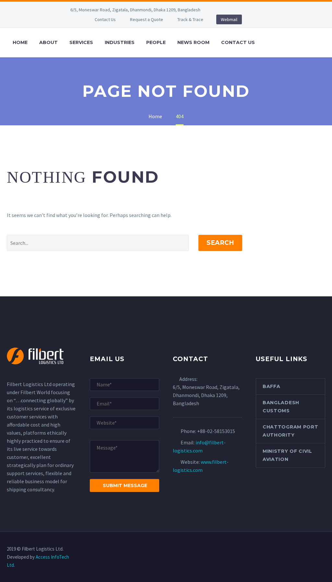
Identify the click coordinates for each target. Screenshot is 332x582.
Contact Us (105, 19)
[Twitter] (246, 9)
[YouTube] (265, 9)
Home (20, 42)
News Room (193, 42)
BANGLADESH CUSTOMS (281, 407)
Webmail (229, 19)
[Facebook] (226, 9)
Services (81, 42)
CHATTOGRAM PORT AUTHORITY (290, 431)
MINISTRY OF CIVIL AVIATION (287, 455)
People (156, 42)
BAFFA (271, 386)
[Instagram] (255, 9)
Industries (120, 42)
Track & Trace (190, 19)
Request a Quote (146, 19)
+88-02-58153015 (216, 431)
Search (220, 242)
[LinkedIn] (236, 9)
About (48, 42)
